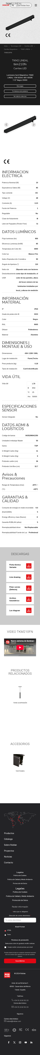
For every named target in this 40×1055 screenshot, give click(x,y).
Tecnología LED (16, 46)
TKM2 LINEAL (25, 49)
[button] (6, 124)
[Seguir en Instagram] (20, 1042)
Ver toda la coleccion (20, 96)
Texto (9, 934)
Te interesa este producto (20, 91)
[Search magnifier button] (12, 5)
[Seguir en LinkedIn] (31, 1042)
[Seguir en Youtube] (26, 1042)
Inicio (6, 46)
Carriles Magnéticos (10, 49)
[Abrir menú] (35, 5)
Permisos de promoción (20, 940)
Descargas (20, 86)
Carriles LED (28, 46)
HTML (9, 930)
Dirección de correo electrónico (20, 915)
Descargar (29, 566)
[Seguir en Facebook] (9, 1042)
